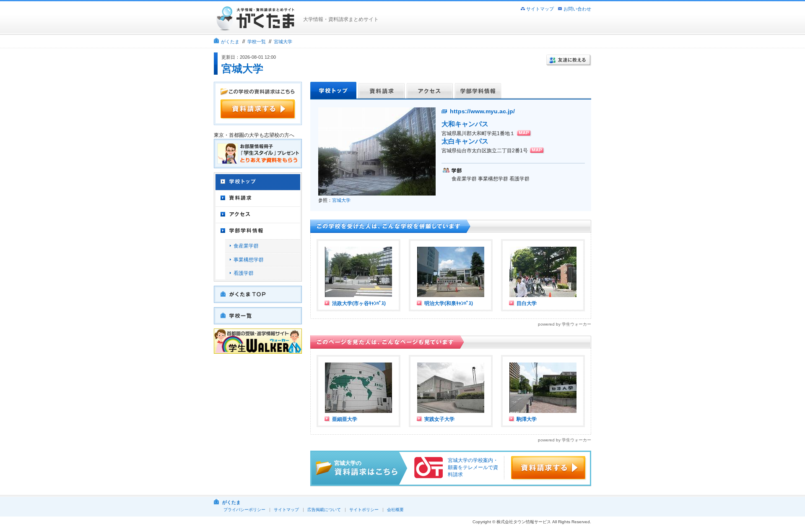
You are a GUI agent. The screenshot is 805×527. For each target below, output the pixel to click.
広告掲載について (324, 509)
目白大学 (527, 303)
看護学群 (244, 273)
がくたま (230, 41)
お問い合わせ (577, 8)
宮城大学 (283, 41)
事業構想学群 (249, 260)
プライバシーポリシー (244, 509)
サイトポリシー (364, 509)
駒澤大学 (527, 419)
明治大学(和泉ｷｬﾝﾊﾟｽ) (448, 303)
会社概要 (395, 509)
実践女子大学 (439, 419)
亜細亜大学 (344, 419)
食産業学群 (246, 246)
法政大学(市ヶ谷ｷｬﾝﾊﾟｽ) (359, 303)
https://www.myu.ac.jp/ (482, 111)
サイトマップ (540, 8)
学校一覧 (256, 41)
